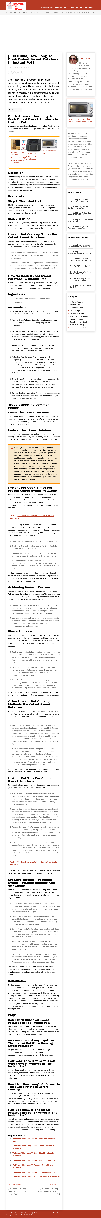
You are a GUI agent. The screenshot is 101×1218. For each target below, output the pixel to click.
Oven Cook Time (47, 7)
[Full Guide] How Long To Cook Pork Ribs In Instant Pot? (36, 1177)
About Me (55, 1213)
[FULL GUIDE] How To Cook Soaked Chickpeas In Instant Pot (79, 259)
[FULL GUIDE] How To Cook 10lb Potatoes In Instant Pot (79, 227)
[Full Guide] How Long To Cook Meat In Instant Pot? (34, 1160)
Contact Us (9, 1213)
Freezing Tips (60, 7)
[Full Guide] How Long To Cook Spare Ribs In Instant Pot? (79, 279)
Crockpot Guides (76, 308)
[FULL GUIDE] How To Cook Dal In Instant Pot (80, 286)
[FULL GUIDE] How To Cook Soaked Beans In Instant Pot (78, 200)
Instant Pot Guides (30, 12)
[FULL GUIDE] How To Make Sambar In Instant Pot (78, 207)
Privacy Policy (46, 1213)
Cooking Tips (73, 7)
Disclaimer (37, 1213)
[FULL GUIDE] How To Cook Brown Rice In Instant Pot (80, 220)
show (19, 110)
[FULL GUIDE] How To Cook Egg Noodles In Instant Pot (79, 214)
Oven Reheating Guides (79, 322)
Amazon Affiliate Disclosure (23, 1213)
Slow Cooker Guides (78, 328)
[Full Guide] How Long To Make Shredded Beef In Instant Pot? (79, 266)
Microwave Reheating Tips (80, 316)
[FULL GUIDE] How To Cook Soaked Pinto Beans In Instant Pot (80, 252)
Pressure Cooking (77, 325)
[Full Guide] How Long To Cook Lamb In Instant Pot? (79, 273)
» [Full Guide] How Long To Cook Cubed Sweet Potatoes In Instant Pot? (66, 12)
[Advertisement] (50, 34)
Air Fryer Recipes (86, 7)
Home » (19, 12)
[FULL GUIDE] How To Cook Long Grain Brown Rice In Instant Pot (80, 246)
